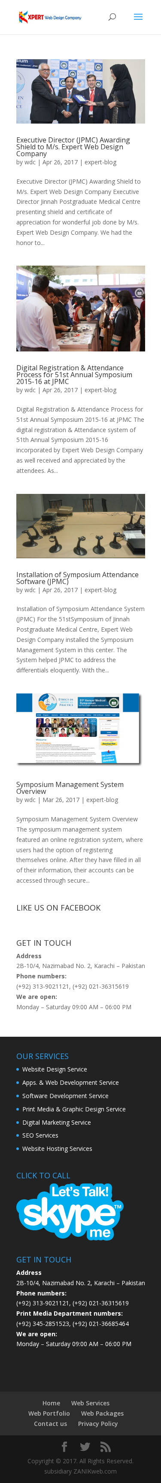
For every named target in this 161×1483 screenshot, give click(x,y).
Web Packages (102, 1413)
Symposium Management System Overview (70, 788)
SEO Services (40, 1135)
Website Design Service (54, 1069)
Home (51, 1403)
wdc (30, 162)
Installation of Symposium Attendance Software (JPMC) (77, 578)
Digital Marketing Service (56, 1122)
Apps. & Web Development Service (70, 1082)
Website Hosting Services (57, 1148)
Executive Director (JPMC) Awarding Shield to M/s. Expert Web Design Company (73, 146)
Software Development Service (65, 1096)
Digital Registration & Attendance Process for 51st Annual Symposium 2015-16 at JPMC (74, 374)
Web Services (90, 1403)
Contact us (50, 1423)
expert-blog (100, 162)
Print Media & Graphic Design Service (74, 1109)
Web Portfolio (49, 1413)
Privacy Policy (98, 1423)
